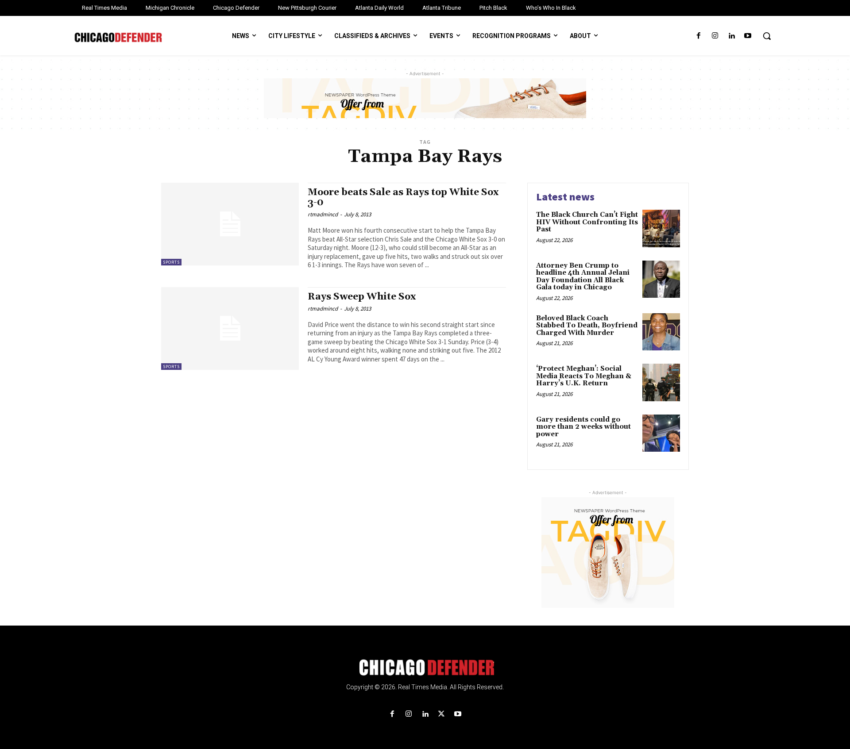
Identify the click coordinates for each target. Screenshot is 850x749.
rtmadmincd (323, 214)
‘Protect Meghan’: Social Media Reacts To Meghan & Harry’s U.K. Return (583, 376)
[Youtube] (748, 36)
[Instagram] (715, 36)
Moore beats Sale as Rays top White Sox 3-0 (403, 197)
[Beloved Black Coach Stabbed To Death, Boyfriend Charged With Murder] (661, 332)
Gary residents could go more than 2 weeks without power (583, 426)
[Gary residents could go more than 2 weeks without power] (661, 433)
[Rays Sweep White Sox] (230, 328)
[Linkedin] (732, 36)
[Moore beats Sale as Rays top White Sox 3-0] (230, 224)
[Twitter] (442, 714)
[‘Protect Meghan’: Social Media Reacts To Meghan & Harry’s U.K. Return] (661, 382)
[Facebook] (698, 36)
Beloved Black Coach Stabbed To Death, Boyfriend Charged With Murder (587, 325)
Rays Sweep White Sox (362, 297)
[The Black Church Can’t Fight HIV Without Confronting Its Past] (661, 228)
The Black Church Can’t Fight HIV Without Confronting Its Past (587, 222)
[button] (766, 35)
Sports (171, 262)
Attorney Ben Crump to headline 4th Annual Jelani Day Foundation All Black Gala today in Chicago (583, 276)
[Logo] (425, 668)
